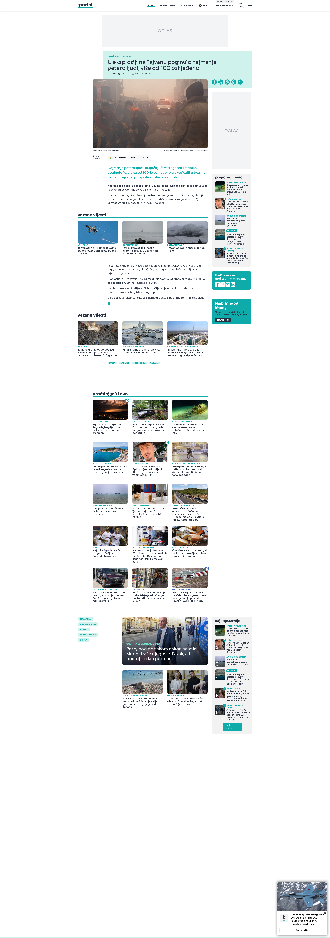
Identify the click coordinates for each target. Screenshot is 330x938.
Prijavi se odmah (223, 320)
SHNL (206, 5)
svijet (112, 363)
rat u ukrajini (88, 624)
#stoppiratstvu (224, 5)
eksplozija (139, 363)
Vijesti (151, 5)
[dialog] (302, 908)
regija (83, 629)
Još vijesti (230, 727)
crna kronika (88, 635)
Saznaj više (302, 930)
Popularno (167, 5)
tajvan (154, 363)
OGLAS (165, 30)
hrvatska (85, 619)
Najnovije (186, 5)
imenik (219, 1)
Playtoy (229, 1)
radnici (124, 363)
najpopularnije (227, 621)
